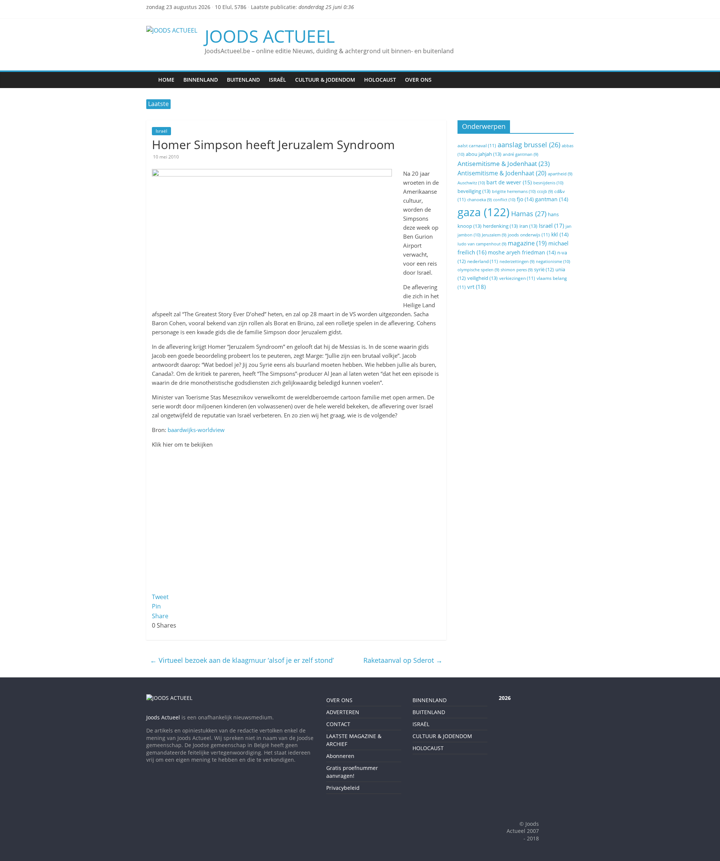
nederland (482, 261)
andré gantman (520, 154)
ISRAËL (420, 724)
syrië (544, 269)
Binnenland (200, 79)
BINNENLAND (429, 700)
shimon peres (516, 269)
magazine (527, 243)
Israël (277, 79)
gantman (551, 199)
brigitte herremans (514, 191)
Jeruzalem (494, 235)
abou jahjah (483, 154)
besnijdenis (548, 182)
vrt (476, 287)
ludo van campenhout (482, 244)
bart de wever (509, 182)
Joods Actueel (163, 717)
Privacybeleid (343, 787)
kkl (559, 234)
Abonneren (340, 755)
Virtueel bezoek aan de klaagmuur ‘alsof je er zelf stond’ (242, 660)
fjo (525, 199)
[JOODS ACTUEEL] (150, 74)
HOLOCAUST (428, 748)
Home (166, 79)
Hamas (528, 213)
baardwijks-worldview (196, 429)
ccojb (545, 191)
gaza (484, 212)
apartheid (560, 173)
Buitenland (243, 79)
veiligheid (482, 278)
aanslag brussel (529, 144)
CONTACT (338, 724)
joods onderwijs (529, 235)
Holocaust (380, 79)
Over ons (418, 79)
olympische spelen (478, 269)
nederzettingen (517, 261)
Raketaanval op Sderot (402, 660)
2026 (505, 697)
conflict (504, 199)
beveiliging (474, 191)
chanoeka (479, 199)
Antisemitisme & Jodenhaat (504, 163)
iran (528, 226)
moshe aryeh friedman (522, 252)
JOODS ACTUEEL (270, 36)
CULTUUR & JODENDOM (442, 736)
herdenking (500, 226)
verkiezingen (517, 278)
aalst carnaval (477, 145)
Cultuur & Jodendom (325, 79)
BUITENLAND (428, 712)
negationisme (553, 261)
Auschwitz (471, 182)
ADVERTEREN (342, 712)
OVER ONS (339, 700)
